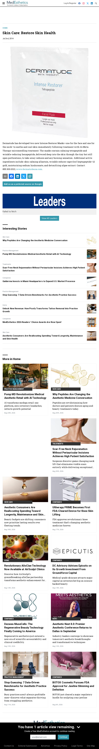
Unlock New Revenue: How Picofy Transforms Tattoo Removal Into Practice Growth (40, 310)
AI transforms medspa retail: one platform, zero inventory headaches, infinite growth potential (23, 405)
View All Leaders (49, 218)
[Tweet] (23, 176)
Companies (7, 278)
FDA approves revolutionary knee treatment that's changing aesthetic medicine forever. (71, 522)
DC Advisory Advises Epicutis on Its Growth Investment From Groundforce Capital (72, 569)
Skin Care (6, 237)
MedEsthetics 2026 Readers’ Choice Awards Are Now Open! (32, 322)
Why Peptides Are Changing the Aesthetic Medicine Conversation (35, 240)
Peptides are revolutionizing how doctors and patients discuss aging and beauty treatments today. (72, 405)
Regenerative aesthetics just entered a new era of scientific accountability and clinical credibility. (25, 639)
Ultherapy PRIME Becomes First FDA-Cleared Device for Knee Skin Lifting (72, 511)
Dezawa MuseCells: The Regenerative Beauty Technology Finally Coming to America (23, 627)
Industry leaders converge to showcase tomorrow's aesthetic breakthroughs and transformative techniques (72, 639)
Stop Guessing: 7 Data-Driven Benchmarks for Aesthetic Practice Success (39, 295)
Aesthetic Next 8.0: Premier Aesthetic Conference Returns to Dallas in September (72, 627)
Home (5, 28)
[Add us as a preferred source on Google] (29, 176)
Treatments (7, 264)
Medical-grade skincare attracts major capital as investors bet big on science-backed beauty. (72, 580)
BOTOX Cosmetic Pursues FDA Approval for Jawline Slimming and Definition (73, 686)
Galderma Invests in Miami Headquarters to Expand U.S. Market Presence (39, 281)
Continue (63, 737)
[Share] (11, 176)
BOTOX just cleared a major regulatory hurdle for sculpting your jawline (72, 696)
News (54, 619)
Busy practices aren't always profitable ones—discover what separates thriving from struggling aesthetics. (25, 697)
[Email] (5, 176)
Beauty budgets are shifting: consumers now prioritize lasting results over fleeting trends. (25, 522)
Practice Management (10, 251)
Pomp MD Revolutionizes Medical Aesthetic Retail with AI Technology (37, 254)
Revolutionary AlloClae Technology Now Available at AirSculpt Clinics (25, 567)
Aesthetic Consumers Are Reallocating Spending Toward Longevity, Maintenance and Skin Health (43, 337)
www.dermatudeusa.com (29, 169)
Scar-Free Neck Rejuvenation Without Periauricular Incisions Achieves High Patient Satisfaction (44, 269)
